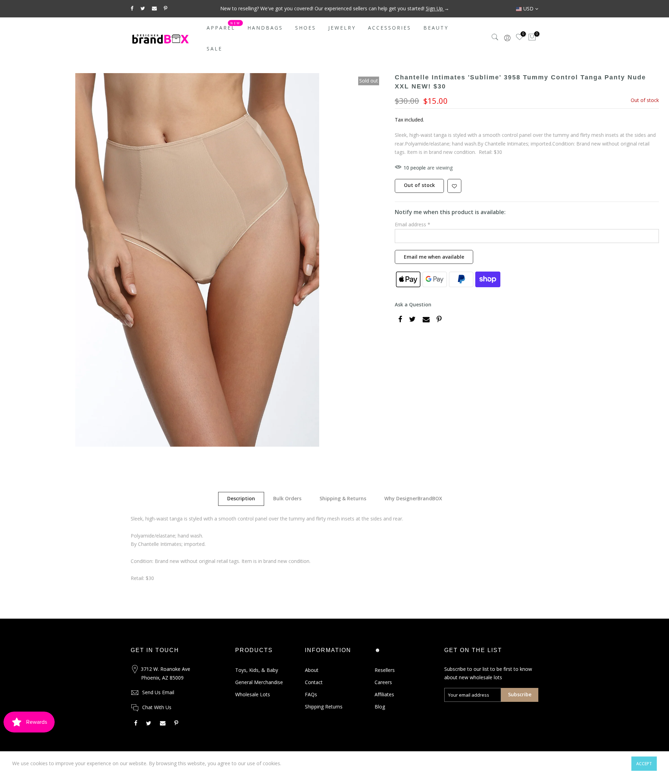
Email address (412, 224)
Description (241, 498)
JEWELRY (342, 27)
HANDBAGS (265, 27)
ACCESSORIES (389, 27)
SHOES (305, 27)
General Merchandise (259, 682)
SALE (214, 48)
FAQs (311, 694)
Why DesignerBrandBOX (413, 498)
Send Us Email (158, 692)
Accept (644, 764)
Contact (314, 682)
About (311, 670)
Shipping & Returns (343, 498)
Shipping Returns (324, 706)
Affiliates (384, 694)
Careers (383, 682)
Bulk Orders (287, 498)
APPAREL (224, 26)
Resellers (385, 670)
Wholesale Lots (252, 694)
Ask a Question (413, 304)
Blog (380, 706)
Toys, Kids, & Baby (256, 670)
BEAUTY (435, 27)
